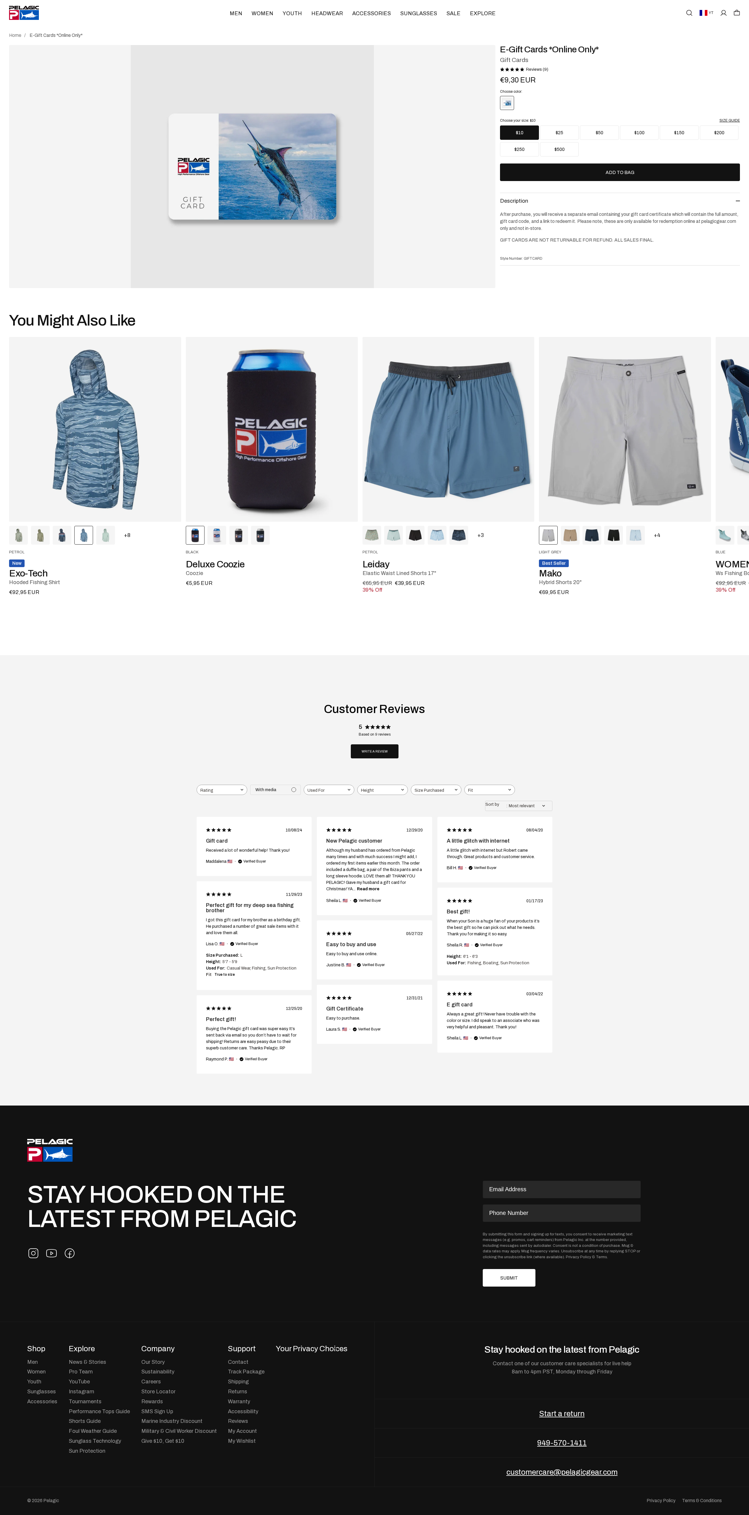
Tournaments (85, 1401)
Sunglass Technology (95, 1441)
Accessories (371, 13)
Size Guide (729, 120)
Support (242, 1348)
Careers (151, 1381)
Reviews (238, 1421)
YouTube (79, 1381)
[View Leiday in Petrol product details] (449, 429)
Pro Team (81, 1371)
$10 (519, 132)
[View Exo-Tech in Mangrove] (18, 535)
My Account (242, 1431)
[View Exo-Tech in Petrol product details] (95, 429)
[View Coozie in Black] (238, 535)
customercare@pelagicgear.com (562, 1472)
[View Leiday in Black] (415, 535)
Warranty (239, 1401)
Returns (237, 1391)
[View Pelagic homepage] (50, 1150)
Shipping (238, 1381)
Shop (36, 1348)
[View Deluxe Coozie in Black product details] (272, 429)
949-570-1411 (562, 1443)
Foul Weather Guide (93, 1431)
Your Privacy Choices (311, 1348)
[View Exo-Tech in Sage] (105, 535)
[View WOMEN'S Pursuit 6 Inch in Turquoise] (725, 535)
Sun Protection (87, 1451)
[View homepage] (24, 13)
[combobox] (222, 790)
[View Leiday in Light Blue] (437, 535)
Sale (453, 13)
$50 (599, 132)
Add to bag (620, 172)
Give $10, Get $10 (162, 1441)
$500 (559, 149)
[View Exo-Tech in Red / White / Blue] (62, 535)
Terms (601, 1257)
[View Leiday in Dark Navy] (458, 535)
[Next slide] (713, 429)
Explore (483, 13)
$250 (519, 149)
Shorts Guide (85, 1421)
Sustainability (157, 1371)
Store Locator (158, 1391)
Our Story (153, 1362)
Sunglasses (418, 13)
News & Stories (87, 1362)
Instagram (81, 1391)
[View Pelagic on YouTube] (51, 1253)
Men (236, 13)
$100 (639, 132)
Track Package (246, 1371)
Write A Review (375, 751)
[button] (737, 13)
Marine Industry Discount (171, 1421)
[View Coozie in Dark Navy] (260, 535)
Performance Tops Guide (99, 1411)
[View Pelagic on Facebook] (69, 1253)
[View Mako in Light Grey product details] (625, 429)
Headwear (327, 13)
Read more (368, 889)
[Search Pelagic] (689, 13)
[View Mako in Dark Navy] (592, 535)
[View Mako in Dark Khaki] (570, 535)
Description (514, 201)
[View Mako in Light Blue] (635, 535)
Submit (509, 1278)
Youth (292, 13)
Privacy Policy (578, 1257)
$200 (719, 132)
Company (158, 1348)
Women (262, 13)
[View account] (724, 13)
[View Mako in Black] (613, 535)
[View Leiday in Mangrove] (372, 535)
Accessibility (243, 1411)
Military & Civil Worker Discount (179, 1431)
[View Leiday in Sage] (393, 535)
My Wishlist (242, 1441)
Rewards (152, 1401)
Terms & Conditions (702, 1500)
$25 (559, 132)
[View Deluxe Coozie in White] (216, 535)
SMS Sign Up (157, 1411)
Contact (238, 1362)
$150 (679, 132)
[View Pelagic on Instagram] (33, 1253)
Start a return (562, 1413)
